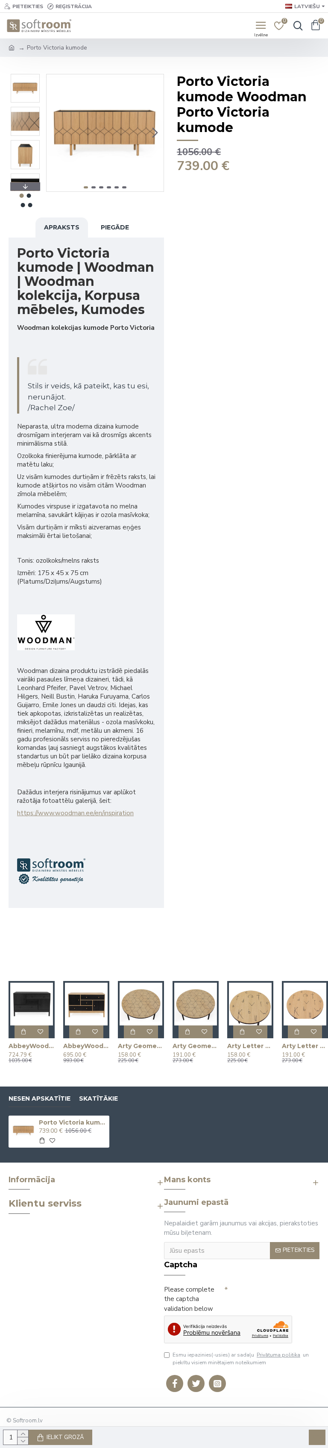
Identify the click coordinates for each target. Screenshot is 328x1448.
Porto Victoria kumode (73, 1122)
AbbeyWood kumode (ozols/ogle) (86, 1046)
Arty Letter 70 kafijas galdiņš (305, 1046)
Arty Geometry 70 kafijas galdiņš (196, 1046)
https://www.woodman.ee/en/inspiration (75, 813)
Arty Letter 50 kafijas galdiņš (250, 1046)
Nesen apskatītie (39, 1098)
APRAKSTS (61, 227)
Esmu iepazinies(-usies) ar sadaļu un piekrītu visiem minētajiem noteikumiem (241, 1358)
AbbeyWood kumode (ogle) (32, 1046)
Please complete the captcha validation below (189, 1299)
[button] (55, 132)
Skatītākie (98, 1098)
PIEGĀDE (115, 227)
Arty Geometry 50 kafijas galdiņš (141, 1046)
